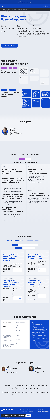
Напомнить (42, 296)
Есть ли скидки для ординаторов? (20, 342)
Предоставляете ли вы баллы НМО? (7, 341)
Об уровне (3, 9)
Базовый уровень (14, 241)
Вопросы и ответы (26, 9)
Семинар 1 (22, 158)
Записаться (18, 269)
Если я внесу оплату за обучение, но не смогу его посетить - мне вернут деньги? (8, 324)
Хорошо (28, 415)
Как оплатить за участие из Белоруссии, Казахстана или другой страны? (8, 345)
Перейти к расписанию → (9, 45)
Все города (14, 245)
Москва (20, 245)
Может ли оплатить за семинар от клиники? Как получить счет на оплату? (21, 324)
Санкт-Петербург (27, 245)
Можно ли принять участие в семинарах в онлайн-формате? (21, 334)
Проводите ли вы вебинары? (19, 339)
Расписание (19, 9)
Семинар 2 (28, 158)
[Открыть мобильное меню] (2, 6)
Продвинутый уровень (34, 241)
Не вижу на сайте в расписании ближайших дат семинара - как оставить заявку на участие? (8, 335)
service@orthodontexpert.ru (43, 411)
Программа (14, 9)
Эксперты (8, 9)
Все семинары (19, 247)
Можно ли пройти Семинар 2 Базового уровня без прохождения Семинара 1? (21, 329)
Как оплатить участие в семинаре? (8, 329)
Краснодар (35, 245)
